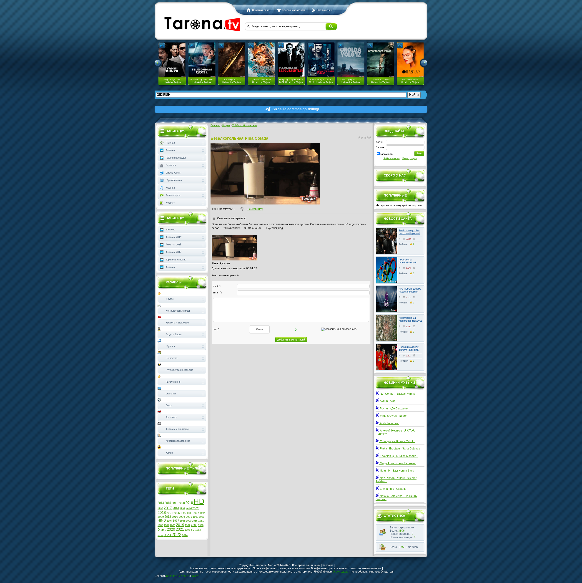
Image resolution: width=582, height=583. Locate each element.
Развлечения (173, 382)
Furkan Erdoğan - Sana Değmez (400, 448)
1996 (187, 529)
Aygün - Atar (387, 401)
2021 (180, 529)
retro (160, 535)
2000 (172, 525)
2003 (194, 525)
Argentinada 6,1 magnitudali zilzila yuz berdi (410, 320)
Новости (170, 203)
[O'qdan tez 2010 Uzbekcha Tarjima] (380, 59)
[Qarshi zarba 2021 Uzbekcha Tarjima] (261, 59)
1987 (166, 525)
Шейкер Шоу (255, 209)
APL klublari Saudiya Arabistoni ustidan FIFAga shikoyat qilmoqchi (410, 293)
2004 (169, 513)
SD (193, 529)
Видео (226, 125)
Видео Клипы (173, 173)
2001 (189, 516)
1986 (160, 525)
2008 (181, 503)
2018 (162, 512)
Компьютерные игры (178, 311)
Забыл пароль (392, 158)
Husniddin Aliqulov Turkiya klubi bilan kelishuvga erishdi (409, 350)
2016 (189, 503)
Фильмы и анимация (178, 429)
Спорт (169, 405)
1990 (188, 520)
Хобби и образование (244, 125)
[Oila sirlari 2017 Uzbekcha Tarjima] (410, 59)
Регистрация (409, 158)
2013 (161, 503)
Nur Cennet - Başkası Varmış (398, 393)
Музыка (170, 188)
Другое (170, 299)
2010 (175, 516)
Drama (162, 529)
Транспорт (171, 417)
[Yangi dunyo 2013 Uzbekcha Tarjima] (172, 59)
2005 (176, 513)
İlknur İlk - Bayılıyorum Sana (397, 470)
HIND (162, 520)
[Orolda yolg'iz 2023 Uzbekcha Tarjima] (350, 59)
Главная (215, 125)
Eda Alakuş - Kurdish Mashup (398, 456)
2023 (167, 535)
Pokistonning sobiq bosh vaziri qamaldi (409, 232)
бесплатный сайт (177, 576)
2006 (182, 516)
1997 (176, 520)
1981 (201, 520)
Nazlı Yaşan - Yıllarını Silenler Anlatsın (396, 480)
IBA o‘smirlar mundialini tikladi (407, 261)
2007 (196, 513)
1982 (189, 513)
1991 (182, 508)
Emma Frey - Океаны (393, 488)
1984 (202, 513)
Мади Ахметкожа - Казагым (397, 463)
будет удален (341, 571)
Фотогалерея (173, 195)
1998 (200, 525)
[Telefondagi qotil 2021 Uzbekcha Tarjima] (202, 59)
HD (198, 501)
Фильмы (170, 150)
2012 (168, 516)
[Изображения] (234, 248)
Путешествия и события (179, 370)
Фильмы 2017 (173, 252)
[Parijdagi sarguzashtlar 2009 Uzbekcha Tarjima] (291, 59)
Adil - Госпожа (389, 423)
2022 (176, 534)
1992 (187, 525)
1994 (169, 520)
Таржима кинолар (176, 259)
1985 (195, 520)
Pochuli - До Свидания (394, 408)
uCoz (194, 576)
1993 (160, 508)
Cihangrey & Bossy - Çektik (397, 441)
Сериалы (171, 165)
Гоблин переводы (176, 157)
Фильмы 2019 (173, 237)
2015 (168, 503)
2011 (175, 503)
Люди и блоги (173, 334)
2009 (161, 516)
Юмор (169, 453)
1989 (201, 516)
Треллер (170, 229)
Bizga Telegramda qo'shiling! (295, 109)
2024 (185, 535)
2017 (168, 508)
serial (189, 508)
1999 (195, 516)
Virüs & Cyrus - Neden (394, 415)
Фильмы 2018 (173, 244)
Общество (171, 358)
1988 (182, 520)
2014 (176, 508)
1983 (198, 529)
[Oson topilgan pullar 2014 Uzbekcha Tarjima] (321, 59)
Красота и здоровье (177, 322)
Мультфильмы (174, 180)
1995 (183, 513)
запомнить (386, 154)
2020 (171, 529)
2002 (195, 508)
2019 (180, 525)
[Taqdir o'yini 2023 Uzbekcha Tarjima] (231, 59)
